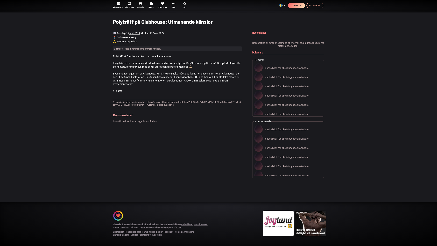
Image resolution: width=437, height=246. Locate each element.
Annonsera (189, 231)
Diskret (134, 235)
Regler (159, 231)
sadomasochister (121, 227)
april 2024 (134, 33)
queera (143, 227)
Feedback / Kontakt (173, 231)
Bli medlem (314, 5)
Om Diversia (149, 231)
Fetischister (187, 224)
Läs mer (178, 227)
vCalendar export (155, 105)
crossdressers (200, 224)
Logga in (296, 5)
